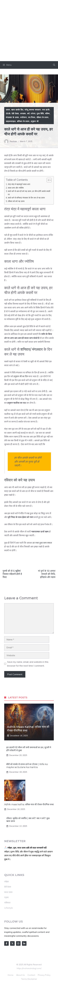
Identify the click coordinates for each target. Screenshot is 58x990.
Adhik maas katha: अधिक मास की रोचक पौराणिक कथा (29, 804)
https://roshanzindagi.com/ (29, 968)
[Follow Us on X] (12, 943)
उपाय (8, 109)
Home (10, 975)
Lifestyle (8, 908)
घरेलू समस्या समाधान (33, 109)
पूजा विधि (40, 113)
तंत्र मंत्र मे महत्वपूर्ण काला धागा (19, 184)
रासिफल (7, 902)
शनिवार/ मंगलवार (32, 349)
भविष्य (47, 113)
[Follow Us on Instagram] (18, 943)
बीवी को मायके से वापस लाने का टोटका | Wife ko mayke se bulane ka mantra (27, 766)
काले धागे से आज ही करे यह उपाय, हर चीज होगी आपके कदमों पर (29, 193)
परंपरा (33, 113)
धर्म (28, 113)
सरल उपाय (8, 892)
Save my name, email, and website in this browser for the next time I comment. (27, 663)
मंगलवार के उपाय (12, 117)
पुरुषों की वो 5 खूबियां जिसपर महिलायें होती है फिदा (12, 573)
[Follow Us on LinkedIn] (24, 943)
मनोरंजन (23, 117)
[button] (54, 65)
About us (20, 975)
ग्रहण (6, 897)
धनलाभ (23, 113)
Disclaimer (32, 979)
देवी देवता (15, 113)
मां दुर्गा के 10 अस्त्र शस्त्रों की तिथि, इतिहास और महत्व (46, 573)
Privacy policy (44, 975)
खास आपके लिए (17, 109)
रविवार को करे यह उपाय (16, 201)
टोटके (8, 113)
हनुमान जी (35, 121)
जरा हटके (46, 109)
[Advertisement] (29, 30)
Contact (31, 975)
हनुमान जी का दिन (20, 376)
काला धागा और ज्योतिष (16, 187)
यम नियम (31, 117)
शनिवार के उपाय (23, 121)
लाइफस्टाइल (11, 121)
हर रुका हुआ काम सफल (42, 542)
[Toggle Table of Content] (47, 180)
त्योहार (6, 881)
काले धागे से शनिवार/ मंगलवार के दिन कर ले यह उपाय (26, 197)
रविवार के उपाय (42, 117)
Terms (24, 979)
